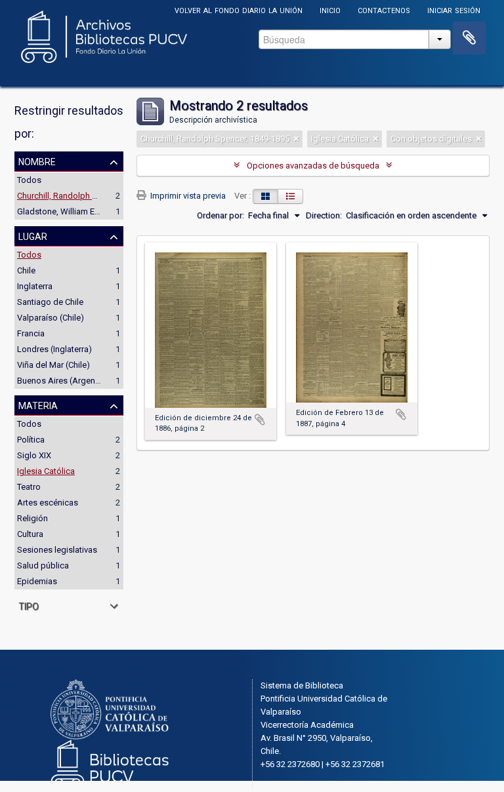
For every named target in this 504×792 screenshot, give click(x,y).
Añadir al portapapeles (259, 419)
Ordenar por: (220, 215)
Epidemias (37, 581)
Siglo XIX (34, 455)
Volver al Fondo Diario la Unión (239, 9)
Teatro (29, 487)
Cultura (30, 534)
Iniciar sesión (453, 9)
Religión (32, 518)
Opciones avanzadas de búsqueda (313, 165)
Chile (26, 270)
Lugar (32, 235)
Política (31, 440)
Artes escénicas (47, 502)
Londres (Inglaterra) (54, 349)
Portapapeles (469, 38)
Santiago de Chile (50, 302)
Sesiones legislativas (57, 550)
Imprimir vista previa (187, 196)
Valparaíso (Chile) (50, 318)
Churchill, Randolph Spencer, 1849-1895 (91, 196)
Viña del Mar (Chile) (53, 365)
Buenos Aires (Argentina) (64, 381)
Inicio (330, 9)
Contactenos (384, 9)
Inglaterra (34, 286)
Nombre (37, 160)
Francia (31, 333)
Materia (38, 404)
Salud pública (43, 565)
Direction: (324, 215)
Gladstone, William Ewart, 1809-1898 (85, 211)
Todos (29, 180)
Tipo (28, 605)
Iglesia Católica (46, 471)
